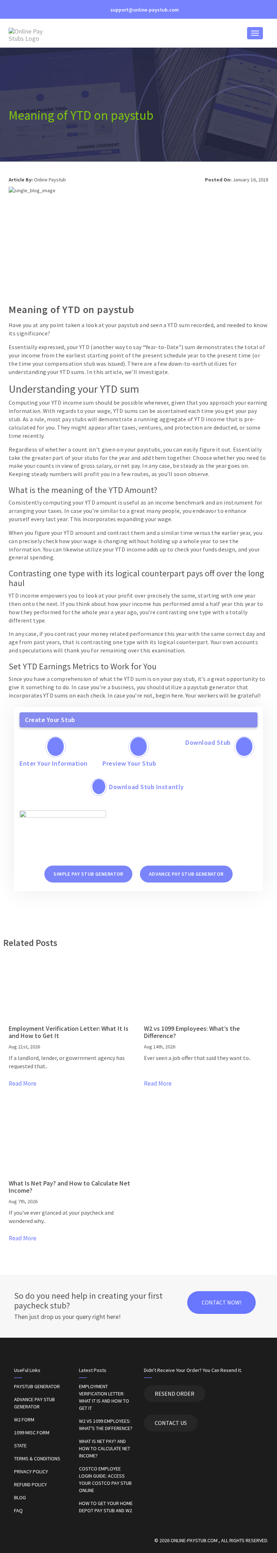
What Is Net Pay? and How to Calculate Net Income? (104, 1448)
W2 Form (24, 1419)
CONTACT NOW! (221, 1302)
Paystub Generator (37, 1386)
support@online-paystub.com (144, 9)
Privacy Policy (31, 1471)
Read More (22, 1083)
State (20, 1445)
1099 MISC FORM (31, 1432)
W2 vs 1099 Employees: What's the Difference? (105, 1424)
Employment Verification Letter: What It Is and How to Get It (104, 1397)
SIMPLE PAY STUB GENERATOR (88, 874)
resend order (174, 1393)
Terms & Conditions (37, 1458)
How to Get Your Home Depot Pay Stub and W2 (106, 1507)
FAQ (18, 1510)
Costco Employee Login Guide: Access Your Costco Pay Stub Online (105, 1479)
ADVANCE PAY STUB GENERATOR (186, 874)
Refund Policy (30, 1484)
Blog (20, 1497)
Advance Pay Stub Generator (34, 1403)
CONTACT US (171, 1422)
